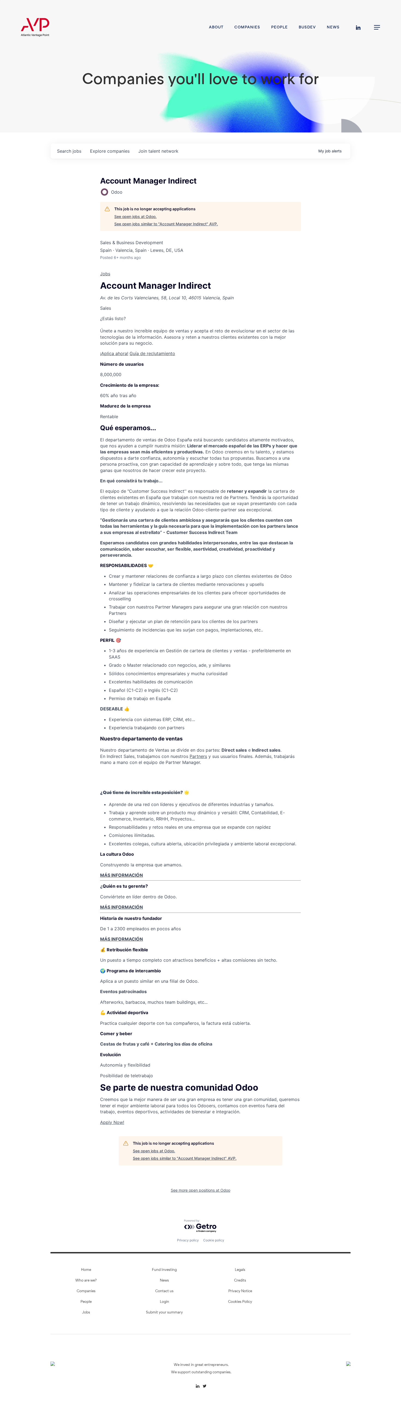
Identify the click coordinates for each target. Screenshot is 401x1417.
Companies (86, 1291)
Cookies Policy (240, 1302)
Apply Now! (112, 1122)
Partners (198, 756)
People (86, 1302)
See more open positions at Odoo (200, 1190)
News (164, 1280)
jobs (69, 151)
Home (86, 1270)
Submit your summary (164, 1312)
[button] (377, 27)
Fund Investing (164, 1270)
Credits (240, 1280)
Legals (240, 1270)
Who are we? (86, 1280)
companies (110, 151)
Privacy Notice (240, 1291)
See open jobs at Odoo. (135, 216)
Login (164, 1302)
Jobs (105, 273)
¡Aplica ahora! (114, 353)
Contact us (164, 1291)
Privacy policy (188, 1240)
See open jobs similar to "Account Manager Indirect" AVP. (166, 224)
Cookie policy (213, 1240)
